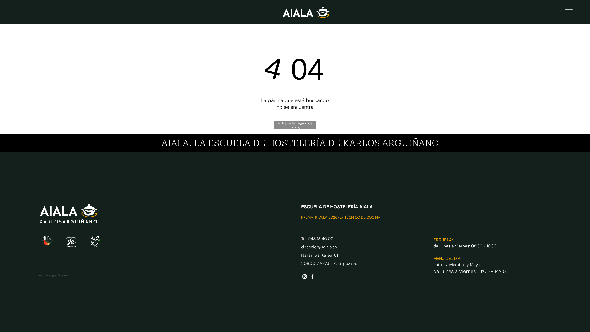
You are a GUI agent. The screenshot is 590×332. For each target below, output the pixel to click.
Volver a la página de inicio (295, 125)
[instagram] (304, 277)
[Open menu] (568, 12)
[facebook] (312, 277)
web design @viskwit (54, 275)
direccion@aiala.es (319, 247)
